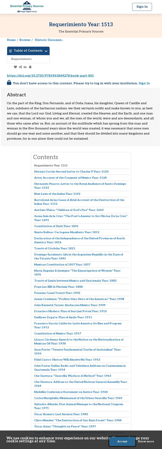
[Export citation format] (25, 67)
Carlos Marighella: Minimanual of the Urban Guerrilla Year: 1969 (78, 398)
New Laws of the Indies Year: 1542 (57, 194)
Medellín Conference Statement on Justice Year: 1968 (71, 392)
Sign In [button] (142, 7)
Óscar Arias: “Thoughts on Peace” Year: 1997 (65, 426)
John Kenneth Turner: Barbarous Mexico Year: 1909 (69, 305)
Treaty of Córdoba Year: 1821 (54, 248)
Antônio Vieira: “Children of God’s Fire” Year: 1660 (69, 210)
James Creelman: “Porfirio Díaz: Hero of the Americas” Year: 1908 (79, 299)
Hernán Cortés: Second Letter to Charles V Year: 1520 (71, 171)
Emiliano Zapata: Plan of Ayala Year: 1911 (63, 317)
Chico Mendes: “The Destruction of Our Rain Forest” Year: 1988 (78, 420)
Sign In (144, 83)
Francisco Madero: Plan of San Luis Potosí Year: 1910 (70, 311)
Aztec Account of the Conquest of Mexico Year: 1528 (70, 177)
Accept (122, 441)
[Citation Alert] (30, 67)
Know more (146, 441)
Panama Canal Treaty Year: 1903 (57, 293)
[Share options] (20, 67)
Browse (24, 40)
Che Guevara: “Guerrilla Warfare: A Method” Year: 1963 (72, 376)
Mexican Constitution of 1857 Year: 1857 (62, 264)
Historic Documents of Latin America (62, 40)
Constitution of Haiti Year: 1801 (56, 226)
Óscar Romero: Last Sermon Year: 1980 (61, 414)
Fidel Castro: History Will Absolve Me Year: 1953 (67, 359)
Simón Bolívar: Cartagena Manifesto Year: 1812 (66, 232)
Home (11, 40)
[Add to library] (15, 67)
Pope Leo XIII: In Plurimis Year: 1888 (58, 287)
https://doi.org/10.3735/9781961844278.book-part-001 (50, 76)
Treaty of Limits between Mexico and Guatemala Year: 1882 (75, 280)
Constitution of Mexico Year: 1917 (57, 333)
